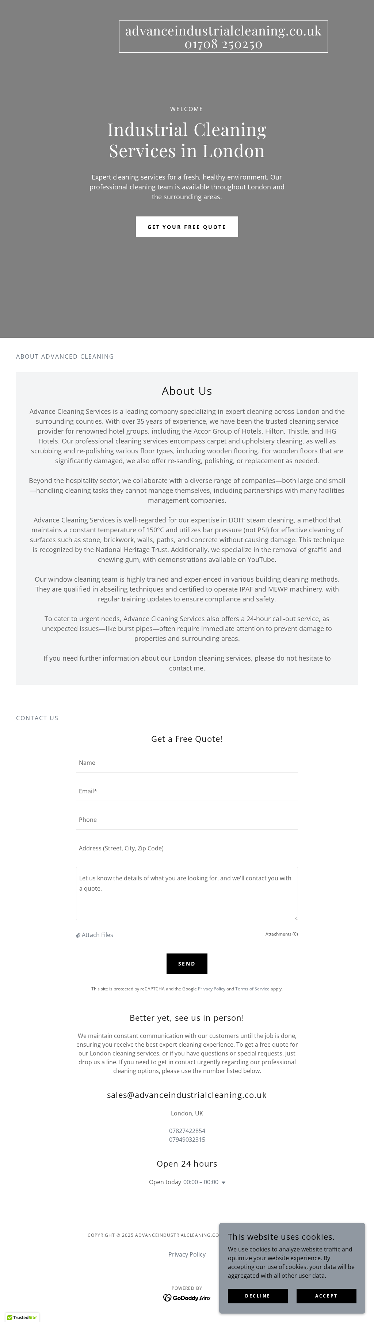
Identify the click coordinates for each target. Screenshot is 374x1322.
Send (187, 963)
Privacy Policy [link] (211, 989)
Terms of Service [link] (252, 989)
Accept (326, 1296)
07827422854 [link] (187, 1131)
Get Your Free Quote (187, 226)
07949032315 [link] (187, 1140)
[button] (79, 935)
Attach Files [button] (97, 935)
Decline (258, 1296)
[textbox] (187, 763)
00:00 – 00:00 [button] (200, 1182)
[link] (223, 46)
